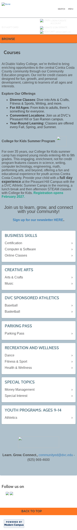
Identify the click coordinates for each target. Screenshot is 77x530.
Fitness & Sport (16, 361)
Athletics (11, 417)
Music (9, 283)
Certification (13, 243)
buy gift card (10, 27)
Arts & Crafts (14, 277)
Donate (63, 27)
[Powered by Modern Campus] (14, 523)
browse (8, 39)
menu (70, 9)
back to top (31, 511)
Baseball (11, 305)
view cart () (63, 32)
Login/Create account (58, 22)
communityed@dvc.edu (56, 455)
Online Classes (16, 255)
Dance (9, 355)
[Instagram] (11, 493)
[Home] (6, 3)
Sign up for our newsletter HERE (38, 220)
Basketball (12, 311)
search (61, 9)
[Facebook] (7, 493)
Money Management (19, 389)
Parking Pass (14, 333)
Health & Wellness (18, 367)
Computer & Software (20, 249)
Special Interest (16, 396)
